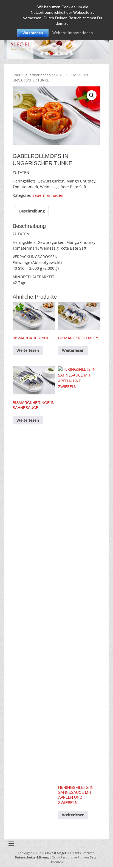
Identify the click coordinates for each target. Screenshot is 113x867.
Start (17, 74)
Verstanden (32, 33)
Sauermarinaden (37, 74)
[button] (92, 95)
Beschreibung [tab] (32, 211)
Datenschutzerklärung (32, 857)
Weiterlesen (27, 350)
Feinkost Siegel (54, 853)
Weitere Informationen (72, 33)
